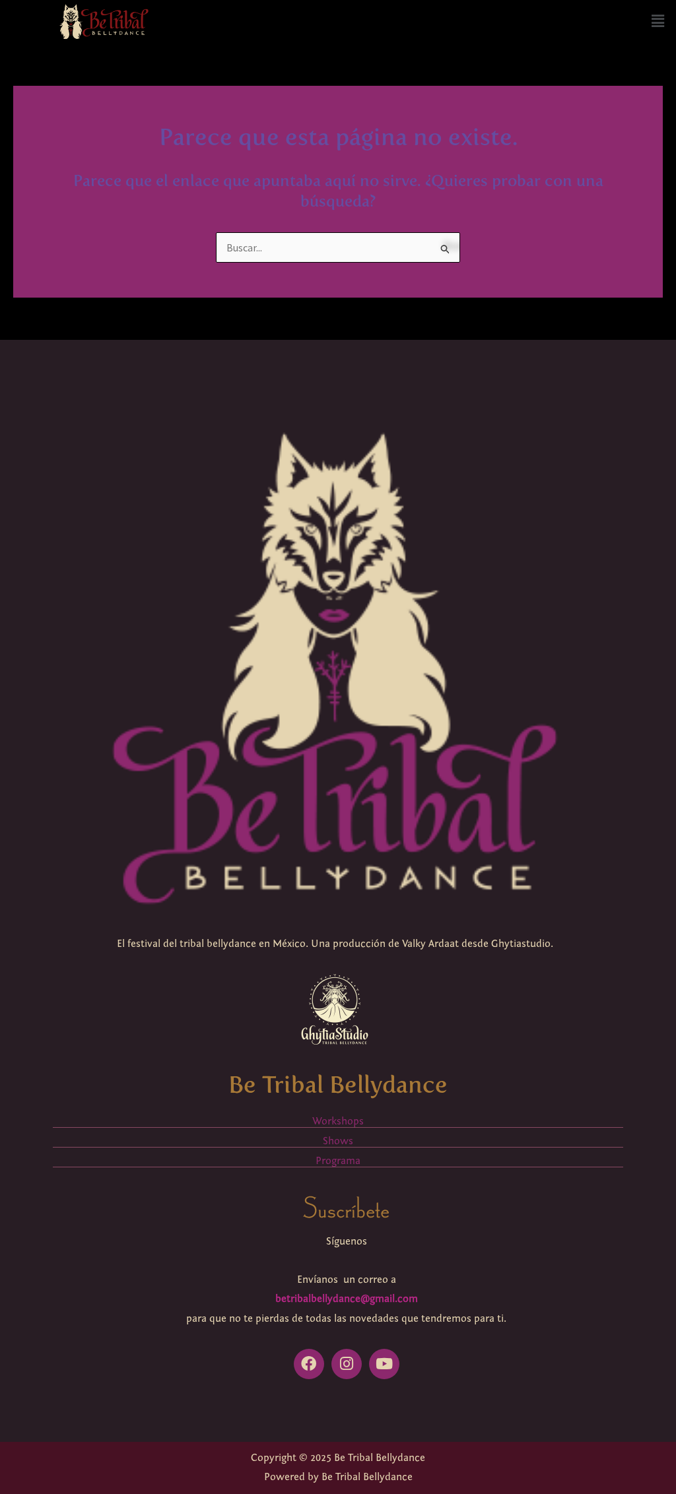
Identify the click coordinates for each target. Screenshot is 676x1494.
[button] (658, 21)
